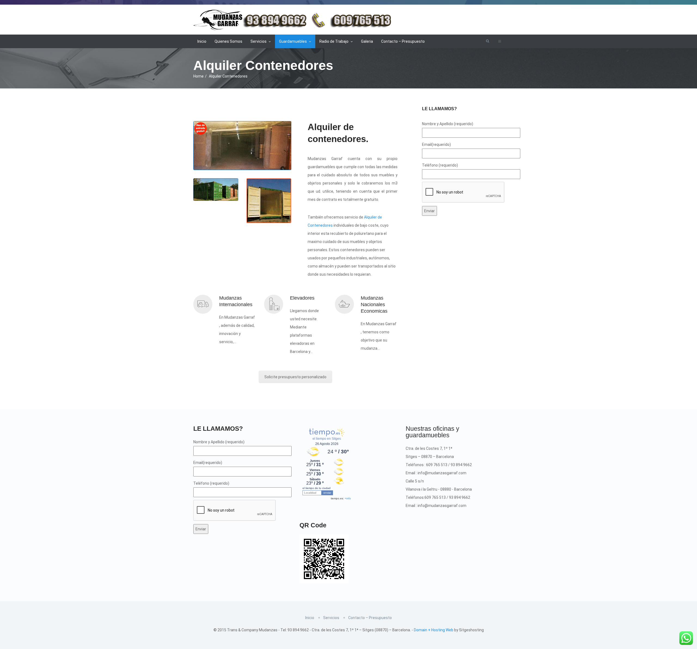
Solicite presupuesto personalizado (295, 377)
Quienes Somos (228, 41)
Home (198, 76)
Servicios (258, 41)
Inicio (201, 41)
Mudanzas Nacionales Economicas (374, 304)
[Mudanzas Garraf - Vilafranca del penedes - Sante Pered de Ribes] (294, 18)
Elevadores (302, 298)
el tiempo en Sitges (327, 439)
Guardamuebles (293, 41)
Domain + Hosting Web (433, 630)
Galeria (367, 41)
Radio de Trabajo (334, 41)
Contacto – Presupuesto (403, 41)
